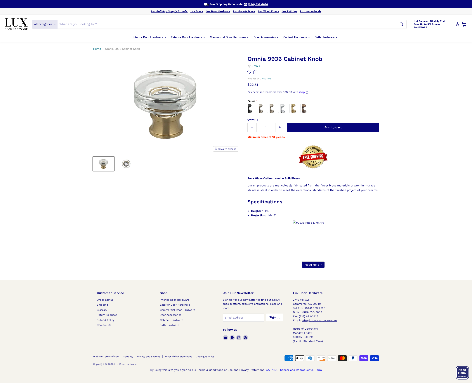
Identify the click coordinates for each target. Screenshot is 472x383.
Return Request (107, 314)
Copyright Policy (205, 356)
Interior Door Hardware (148, 37)
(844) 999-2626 (258, 4)
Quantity (252, 119)
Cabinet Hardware (295, 37)
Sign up (274, 317)
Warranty (128, 356)
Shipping (102, 304)
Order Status (105, 299)
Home (97, 48)
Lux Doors (196, 11)
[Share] (255, 73)
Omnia (255, 66)
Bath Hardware (325, 37)
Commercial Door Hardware (228, 37)
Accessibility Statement (178, 356)
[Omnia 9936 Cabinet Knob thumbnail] (103, 164)
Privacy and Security (148, 356)
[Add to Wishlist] (249, 72)
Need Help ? (313, 264)
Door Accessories (265, 37)
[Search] (401, 24)
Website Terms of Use (106, 356)
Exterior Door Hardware (187, 37)
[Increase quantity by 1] (279, 127)
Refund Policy (105, 320)
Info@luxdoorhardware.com (319, 320)
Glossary (102, 309)
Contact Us (104, 324)
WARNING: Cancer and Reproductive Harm (294, 370)
